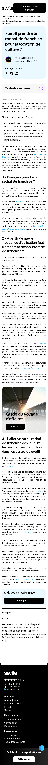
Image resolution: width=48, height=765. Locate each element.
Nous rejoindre (11, 700)
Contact (8, 710)
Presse (7, 707)
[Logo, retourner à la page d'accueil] (7, 8)
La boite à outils (12, 739)
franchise (9, 466)
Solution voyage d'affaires (29, 8)
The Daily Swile (11, 736)
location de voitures (24, 579)
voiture (43, 344)
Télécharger (24, 759)
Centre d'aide (10, 723)
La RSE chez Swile (13, 704)
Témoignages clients (14, 742)
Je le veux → (15, 427)
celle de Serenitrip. (32, 368)
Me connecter (11, 726)
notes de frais (25, 532)
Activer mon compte (14, 720)
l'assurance (21, 202)
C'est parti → (24, 601)
